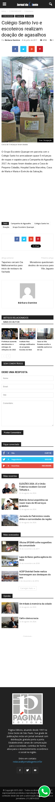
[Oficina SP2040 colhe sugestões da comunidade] (10, 546)
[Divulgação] (45, 333)
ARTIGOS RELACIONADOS (15, 318)
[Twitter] (27, 770)
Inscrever (46, 466)
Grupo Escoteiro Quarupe (23, 227)
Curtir (48, 453)
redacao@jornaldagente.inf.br (27, 761)
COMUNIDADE (7, 16)
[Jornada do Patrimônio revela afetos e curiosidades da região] (10, 520)
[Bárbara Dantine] (27, 333)
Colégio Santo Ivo (41, 223)
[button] (50, 4)
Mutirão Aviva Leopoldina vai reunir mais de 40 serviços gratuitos (33, 503)
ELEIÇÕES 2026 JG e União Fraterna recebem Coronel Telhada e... (32, 487)
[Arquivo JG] (10, 333)
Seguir (48, 459)
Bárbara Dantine (12, 40)
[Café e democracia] (10, 622)
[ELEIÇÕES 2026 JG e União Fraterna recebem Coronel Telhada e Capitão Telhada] (10, 488)
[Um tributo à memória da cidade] (10, 608)
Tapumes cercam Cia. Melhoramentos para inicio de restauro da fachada (12, 267)
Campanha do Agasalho (21, 223)
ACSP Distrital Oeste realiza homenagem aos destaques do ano (35, 574)
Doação (6, 227)
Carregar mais (26, 588)
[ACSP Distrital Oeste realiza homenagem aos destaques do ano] (10, 576)
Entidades (29, 16)
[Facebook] (20, 770)
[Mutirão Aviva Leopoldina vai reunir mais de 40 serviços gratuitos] (10, 504)
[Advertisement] (27, 196)
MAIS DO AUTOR (11, 322)
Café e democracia (28, 618)
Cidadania (19, 16)
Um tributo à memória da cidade (35, 604)
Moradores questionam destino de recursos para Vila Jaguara (40, 265)
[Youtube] (35, 770)
